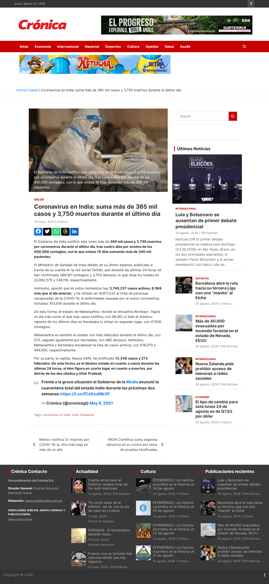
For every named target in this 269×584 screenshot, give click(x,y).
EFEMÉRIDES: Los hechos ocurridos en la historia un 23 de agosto (173, 506)
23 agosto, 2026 (164, 516)
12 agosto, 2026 (99, 493)
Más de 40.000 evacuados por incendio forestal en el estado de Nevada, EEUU (216, 331)
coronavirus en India (56, 415)
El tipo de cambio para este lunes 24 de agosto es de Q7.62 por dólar (216, 409)
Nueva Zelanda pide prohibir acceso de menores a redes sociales (214, 371)
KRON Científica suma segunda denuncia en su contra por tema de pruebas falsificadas (132, 444)
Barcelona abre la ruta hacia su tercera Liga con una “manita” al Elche (216, 290)
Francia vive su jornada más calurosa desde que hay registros (110, 557)
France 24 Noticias (101, 521)
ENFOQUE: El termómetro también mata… (109, 532)
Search (233, 116)
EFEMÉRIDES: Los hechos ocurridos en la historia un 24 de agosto (173, 484)
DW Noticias (209, 233)
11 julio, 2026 (97, 516)
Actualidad (87, 471)
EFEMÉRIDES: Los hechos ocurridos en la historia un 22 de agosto (173, 529)
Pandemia (87, 415)
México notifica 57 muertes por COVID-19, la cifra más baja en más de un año (64, 444)
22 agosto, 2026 (164, 538)
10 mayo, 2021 (44, 221)
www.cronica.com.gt (20, 519)
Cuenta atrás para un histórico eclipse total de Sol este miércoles (108, 484)
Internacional (68, 46)
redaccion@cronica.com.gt (43, 500)
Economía (43, 46)
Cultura (133, 46)
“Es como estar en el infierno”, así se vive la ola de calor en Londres (108, 506)
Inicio (24, 46)
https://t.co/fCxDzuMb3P (85, 394)
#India (132, 382)
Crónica (62, 221)
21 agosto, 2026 (164, 561)
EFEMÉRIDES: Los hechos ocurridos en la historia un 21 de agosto (173, 551)
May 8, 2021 (101, 403)
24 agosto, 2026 (186, 233)
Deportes (113, 46)
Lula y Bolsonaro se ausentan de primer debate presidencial (206, 220)
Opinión (152, 46)
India (75, 415)
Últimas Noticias (193, 148)
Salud (169, 46)
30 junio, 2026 (98, 539)
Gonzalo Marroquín (101, 544)
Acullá (185, 46)
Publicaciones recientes (229, 471)
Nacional (92, 46)
